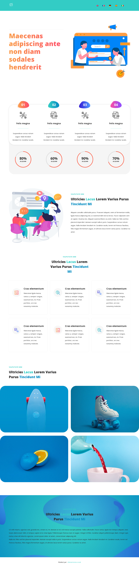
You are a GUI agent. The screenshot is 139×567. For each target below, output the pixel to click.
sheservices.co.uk (74, 562)
